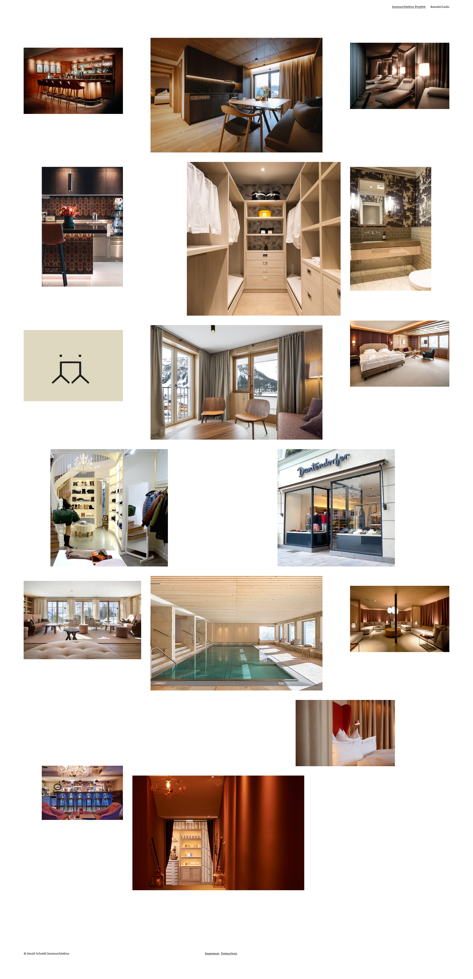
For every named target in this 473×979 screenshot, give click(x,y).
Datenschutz (229, 953)
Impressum (212, 953)
